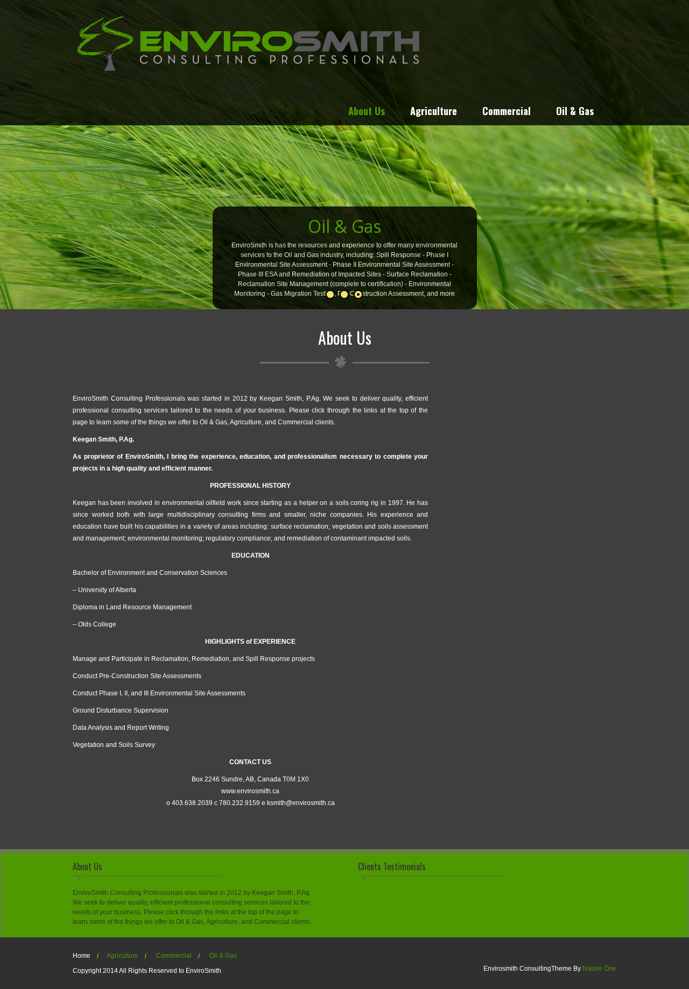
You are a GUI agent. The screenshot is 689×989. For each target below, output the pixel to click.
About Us (366, 112)
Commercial (506, 112)
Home (81, 955)
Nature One (599, 968)
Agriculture (433, 112)
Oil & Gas (575, 112)
